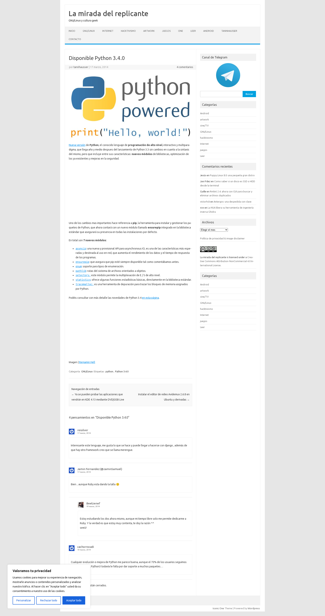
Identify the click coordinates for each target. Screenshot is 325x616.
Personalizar (23, 600)
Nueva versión (77, 145)
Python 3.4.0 (121, 371)
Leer (193, 31)
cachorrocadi (85, 546)
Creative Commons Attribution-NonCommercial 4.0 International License (227, 261)
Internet (107, 31)
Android (208, 31)
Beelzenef (93, 503)
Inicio (72, 31)
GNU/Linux (89, 31)
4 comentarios (185, 67)
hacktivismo (128, 31)
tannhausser (81, 67)
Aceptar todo (73, 600)
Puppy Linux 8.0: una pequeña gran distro (232, 175)
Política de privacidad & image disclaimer (222, 238)
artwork (149, 31)
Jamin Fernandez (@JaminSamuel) (99, 469)
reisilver (82, 430)
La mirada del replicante (108, 13)
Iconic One (218, 608)
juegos (166, 31)
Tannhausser (229, 31)
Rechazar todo (48, 600)
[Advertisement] (130, 191)
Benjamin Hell (87, 362)
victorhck (205, 201)
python (109, 371)
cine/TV (204, 125)
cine (180, 31)
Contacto (75, 39)
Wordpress (254, 608)
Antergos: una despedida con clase (232, 201)
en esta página (150, 297)
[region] (49, 586)
